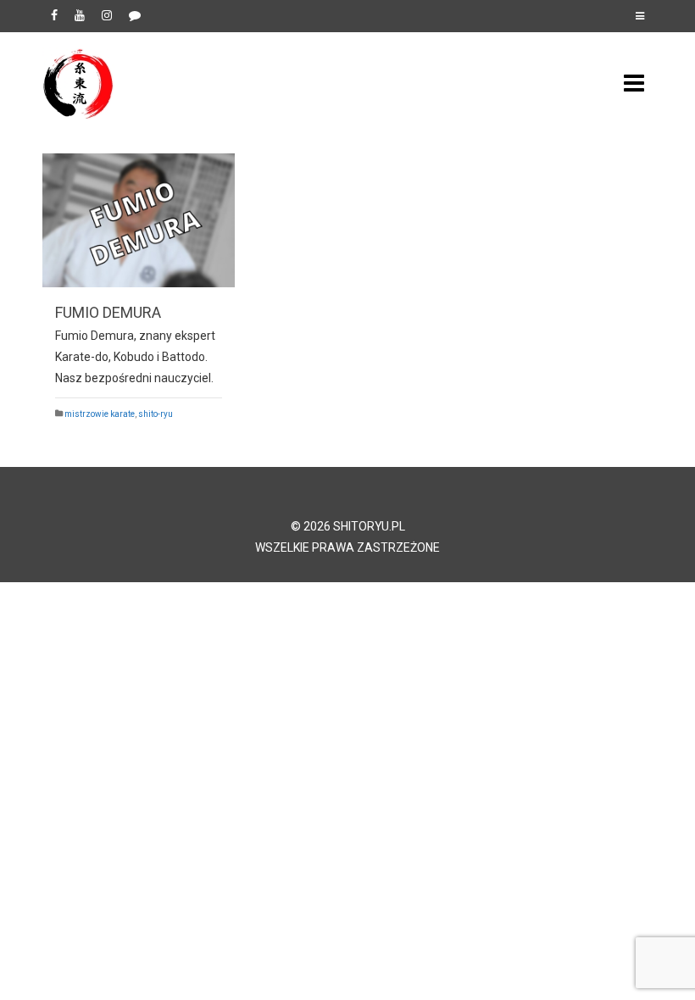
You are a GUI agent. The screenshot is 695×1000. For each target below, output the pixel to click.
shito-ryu (155, 414)
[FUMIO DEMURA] (138, 220)
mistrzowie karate (99, 414)
